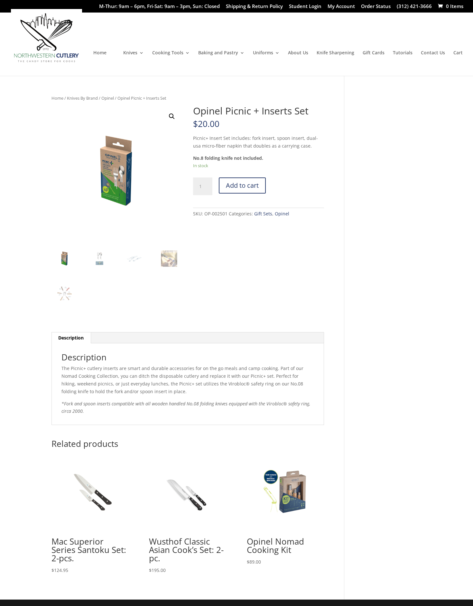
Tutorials (403, 53)
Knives (130, 53)
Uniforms (263, 53)
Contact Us (433, 53)
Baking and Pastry (218, 53)
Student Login (305, 6)
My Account (341, 6)
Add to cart (242, 185)
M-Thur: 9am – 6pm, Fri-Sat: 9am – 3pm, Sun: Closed (159, 6)
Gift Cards (374, 53)
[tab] (71, 337)
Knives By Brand (82, 98)
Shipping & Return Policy (254, 6)
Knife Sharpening (335, 53)
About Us (298, 53)
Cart (458, 53)
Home (100, 53)
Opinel (107, 98)
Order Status (376, 6)
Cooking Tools (167, 53)
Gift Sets (263, 214)
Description (71, 338)
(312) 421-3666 (414, 6)
